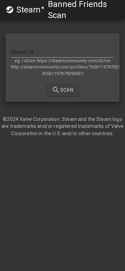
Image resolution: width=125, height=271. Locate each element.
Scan (67, 90)
